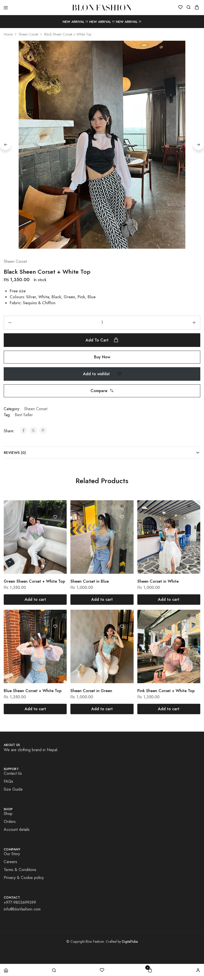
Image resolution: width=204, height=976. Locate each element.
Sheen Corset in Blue (89, 581)
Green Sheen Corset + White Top (34, 581)
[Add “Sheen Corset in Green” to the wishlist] (122, 626)
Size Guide (13, 789)
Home (8, 34)
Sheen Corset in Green (91, 691)
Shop (8, 813)
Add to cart (98, 340)
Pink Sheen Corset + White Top (166, 691)
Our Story (12, 854)
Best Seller (24, 415)
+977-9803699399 (20, 902)
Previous (5, 144)
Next (198, 144)
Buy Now (102, 357)
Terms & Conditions (20, 870)
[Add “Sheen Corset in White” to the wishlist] (189, 517)
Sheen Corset (28, 34)
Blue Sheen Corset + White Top (32, 691)
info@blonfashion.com (22, 909)
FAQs (8, 781)
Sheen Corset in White (158, 581)
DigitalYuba (130, 941)
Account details (17, 829)
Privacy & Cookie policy (24, 877)
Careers (10, 862)
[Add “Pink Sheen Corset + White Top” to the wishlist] (189, 626)
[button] (102, 391)
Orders (10, 821)
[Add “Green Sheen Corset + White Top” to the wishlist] (55, 517)
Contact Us (13, 773)
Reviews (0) (15, 452)
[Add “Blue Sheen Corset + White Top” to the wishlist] (55, 626)
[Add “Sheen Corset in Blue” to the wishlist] (122, 517)
